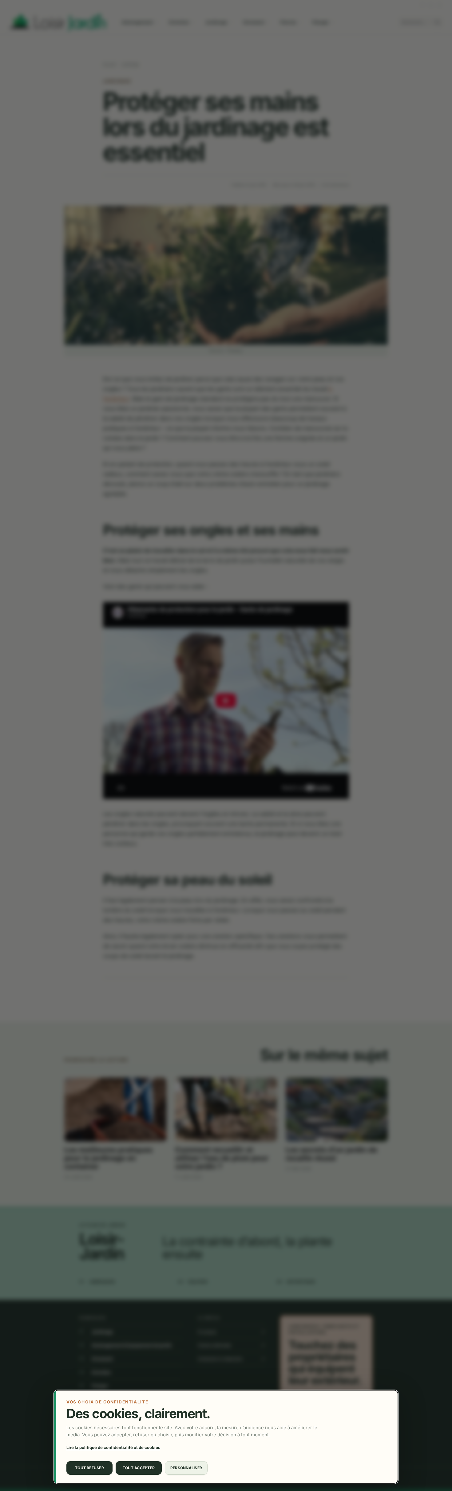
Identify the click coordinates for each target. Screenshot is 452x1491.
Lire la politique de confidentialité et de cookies (113, 1447)
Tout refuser (89, 1467)
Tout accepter (139, 1467)
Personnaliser (186, 1467)
